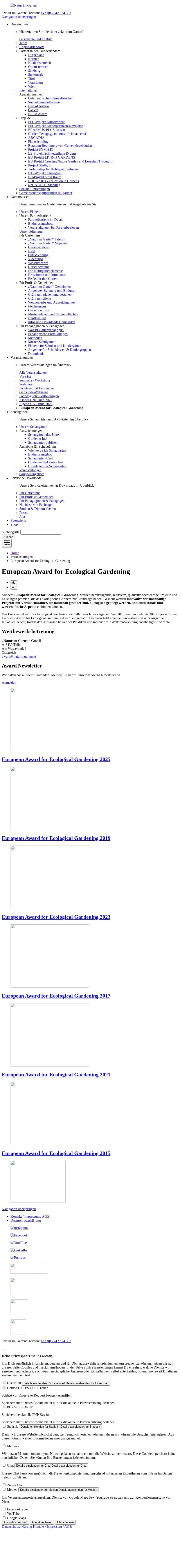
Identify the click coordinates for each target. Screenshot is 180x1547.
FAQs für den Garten (43, 279)
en (13, 587)
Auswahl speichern (15, 1522)
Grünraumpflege (39, 298)
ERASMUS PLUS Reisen (46, 130)
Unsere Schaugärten (33, 427)
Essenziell (14, 1383)
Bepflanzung (37, 318)
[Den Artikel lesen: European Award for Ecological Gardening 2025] (50, 750)
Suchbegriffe (11, 532)
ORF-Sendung (38, 255)
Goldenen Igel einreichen (45, 462)
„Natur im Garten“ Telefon (46, 239)
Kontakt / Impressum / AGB (30, 1216)
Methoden (35, 338)
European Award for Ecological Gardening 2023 (56, 917)
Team (23, 43)
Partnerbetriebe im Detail (45, 219)
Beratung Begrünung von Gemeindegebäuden (60, 145)
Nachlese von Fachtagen (36, 505)
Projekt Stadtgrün (40, 165)
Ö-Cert (33, 110)
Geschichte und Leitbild (35, 39)
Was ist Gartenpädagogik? (46, 330)
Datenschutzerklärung (26, 1220)
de (13, 582)
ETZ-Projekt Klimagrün (44, 173)
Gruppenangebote (31, 474)
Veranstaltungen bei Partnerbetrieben (53, 227)
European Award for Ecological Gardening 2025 (56, 759)
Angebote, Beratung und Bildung (51, 290)
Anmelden (9, 682)
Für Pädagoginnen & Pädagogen (42, 501)
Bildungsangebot (40, 454)
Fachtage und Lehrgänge (36, 388)
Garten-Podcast (38, 247)
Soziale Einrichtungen (34, 189)
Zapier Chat (15, 1485)
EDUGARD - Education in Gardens (53, 181)
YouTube (13, 1513)
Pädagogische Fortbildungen (48, 334)
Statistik (12, 1426)
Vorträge (25, 376)
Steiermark (35, 74)
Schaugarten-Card (40, 458)
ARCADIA (36, 138)
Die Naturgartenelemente (45, 271)
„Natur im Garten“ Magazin (47, 243)
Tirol (31, 78)
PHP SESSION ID (20, 1407)
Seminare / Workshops (34, 380)
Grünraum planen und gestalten (50, 294)
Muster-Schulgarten (41, 342)
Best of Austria (38, 106)
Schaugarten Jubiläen (43, 442)
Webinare (25, 384)
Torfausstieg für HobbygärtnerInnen (53, 169)
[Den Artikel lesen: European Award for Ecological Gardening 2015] (50, 1144)
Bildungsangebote (40, 223)
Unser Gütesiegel (31, 231)
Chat (10, 1465)
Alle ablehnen (65, 1522)
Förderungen (37, 306)
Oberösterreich (38, 67)
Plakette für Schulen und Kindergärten (54, 346)
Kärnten (33, 59)
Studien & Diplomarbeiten (37, 508)
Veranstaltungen (30, 470)
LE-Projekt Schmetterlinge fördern (52, 153)
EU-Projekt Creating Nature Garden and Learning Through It (70, 161)
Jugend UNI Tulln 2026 (35, 404)
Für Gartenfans (29, 493)
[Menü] (7, 543)
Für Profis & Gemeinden (36, 497)
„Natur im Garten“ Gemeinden (49, 286)
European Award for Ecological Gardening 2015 (56, 1153)
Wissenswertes (38, 263)
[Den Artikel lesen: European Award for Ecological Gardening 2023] (50, 907)
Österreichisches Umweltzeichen (50, 98)
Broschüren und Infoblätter (46, 275)
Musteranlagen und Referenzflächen (53, 314)
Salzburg (34, 70)
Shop (14, 524)
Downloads (36, 353)
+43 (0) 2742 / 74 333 (56, 13)
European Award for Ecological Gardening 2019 (56, 838)
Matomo (13, 1446)
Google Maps (16, 1518)
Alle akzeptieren (42, 1522)
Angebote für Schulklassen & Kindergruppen (59, 349)
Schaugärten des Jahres (44, 434)
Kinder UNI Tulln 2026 (35, 400)
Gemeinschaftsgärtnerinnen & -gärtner (45, 193)
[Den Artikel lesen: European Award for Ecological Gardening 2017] (50, 986)
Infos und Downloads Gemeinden (51, 322)
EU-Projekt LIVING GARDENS (51, 157)
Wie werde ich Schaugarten (47, 450)
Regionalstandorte (31, 47)
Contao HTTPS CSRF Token (27, 1388)
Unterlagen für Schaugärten (47, 466)
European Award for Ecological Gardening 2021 (56, 1074)
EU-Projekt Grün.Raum (44, 177)
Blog (31, 251)
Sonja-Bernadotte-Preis (44, 102)
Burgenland (36, 55)
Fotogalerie (18, 520)
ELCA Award (37, 114)
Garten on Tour (38, 310)
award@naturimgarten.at (19, 656)
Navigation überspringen (19, 17)
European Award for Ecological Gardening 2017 (56, 996)
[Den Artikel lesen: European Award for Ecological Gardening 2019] (50, 829)
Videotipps (35, 259)
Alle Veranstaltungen (33, 372)
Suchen (8, 537)
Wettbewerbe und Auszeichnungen (52, 302)
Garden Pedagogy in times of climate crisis (57, 134)
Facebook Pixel (18, 1509)
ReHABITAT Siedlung (44, 185)
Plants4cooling (38, 141)
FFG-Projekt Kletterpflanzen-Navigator (55, 126)
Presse (23, 512)
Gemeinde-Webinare (33, 392)
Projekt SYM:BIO (41, 149)
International (28, 90)
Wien (31, 86)
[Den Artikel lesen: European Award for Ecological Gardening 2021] (50, 1065)
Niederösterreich (39, 63)
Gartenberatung (39, 267)
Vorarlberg (35, 82)
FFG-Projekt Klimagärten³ (46, 122)
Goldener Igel (37, 438)
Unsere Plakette (30, 212)
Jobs (22, 516)
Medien (12, 1489)
